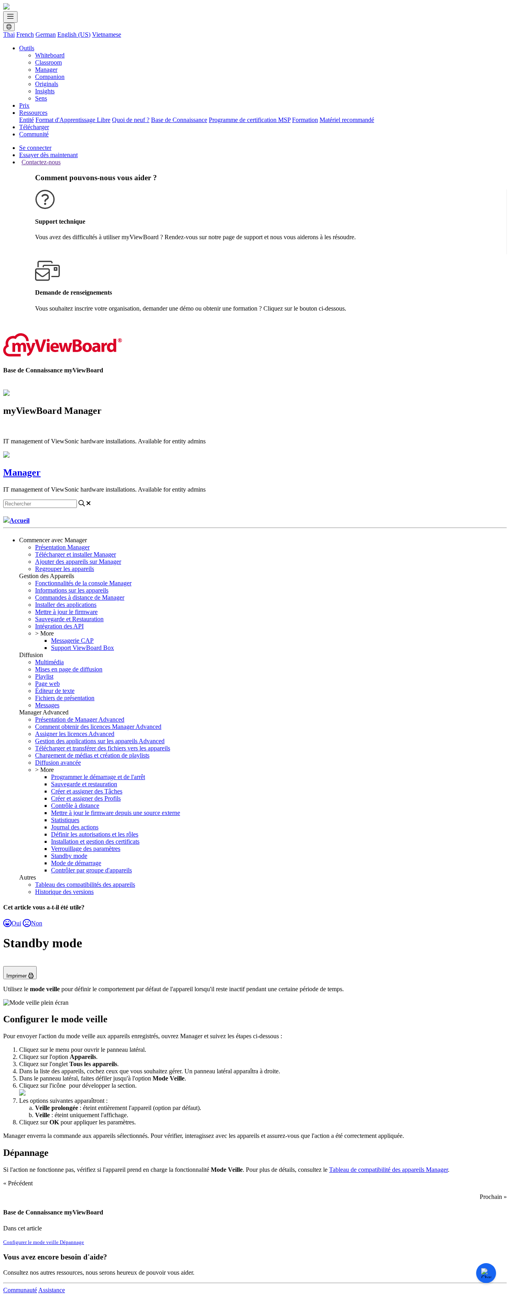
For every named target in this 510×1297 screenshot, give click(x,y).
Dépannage (72, 1242)
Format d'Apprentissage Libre (72, 119)
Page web (47, 683)
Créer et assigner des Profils (86, 798)
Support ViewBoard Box (82, 647)
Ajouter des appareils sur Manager (78, 561)
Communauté (20, 1290)
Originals (46, 84)
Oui (16, 923)
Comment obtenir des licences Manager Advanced (98, 726)
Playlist (44, 676)
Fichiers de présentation (64, 698)
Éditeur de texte (55, 690)
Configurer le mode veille (31, 1242)
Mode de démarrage (76, 863)
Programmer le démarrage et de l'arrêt (98, 776)
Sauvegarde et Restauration (69, 619)
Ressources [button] (33, 112)
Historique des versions (64, 891)
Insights (45, 91)
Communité (34, 134)
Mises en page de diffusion (68, 669)
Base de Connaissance (179, 119)
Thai (9, 34)
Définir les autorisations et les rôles (94, 834)
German (45, 34)
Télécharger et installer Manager (75, 554)
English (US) (73, 34)
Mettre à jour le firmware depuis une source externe (115, 812)
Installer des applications (65, 604)
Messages (47, 705)
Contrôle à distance (75, 805)
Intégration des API (59, 626)
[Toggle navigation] (10, 17)
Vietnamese (106, 34)
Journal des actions (74, 827)
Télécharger (34, 127)
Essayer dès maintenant (48, 155)
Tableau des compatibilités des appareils (85, 884)
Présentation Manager (62, 547)
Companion (50, 76)
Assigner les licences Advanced (74, 733)
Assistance (51, 1290)
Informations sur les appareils (71, 590)
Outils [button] (26, 48)
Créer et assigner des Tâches (86, 791)
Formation (305, 119)
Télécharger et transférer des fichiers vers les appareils (102, 748)
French (25, 34)
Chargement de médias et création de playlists (92, 755)
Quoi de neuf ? (130, 119)
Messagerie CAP (72, 640)
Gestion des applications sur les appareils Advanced (100, 741)
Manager (46, 69)
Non (36, 923)
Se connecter (35, 147)
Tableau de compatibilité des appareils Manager (388, 1169)
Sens (41, 98)
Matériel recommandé (347, 119)
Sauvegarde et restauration (84, 784)
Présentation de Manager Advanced (79, 719)
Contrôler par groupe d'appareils (91, 870)
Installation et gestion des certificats (95, 841)
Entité (26, 119)
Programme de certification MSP (249, 119)
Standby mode (69, 855)
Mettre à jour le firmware (66, 611)
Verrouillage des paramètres (85, 848)
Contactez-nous (41, 162)
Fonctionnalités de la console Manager (83, 583)
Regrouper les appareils (64, 568)
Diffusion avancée (58, 762)
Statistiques (65, 820)
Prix (24, 105)
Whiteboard (50, 55)
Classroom (48, 62)
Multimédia (49, 662)
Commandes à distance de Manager (79, 597)
